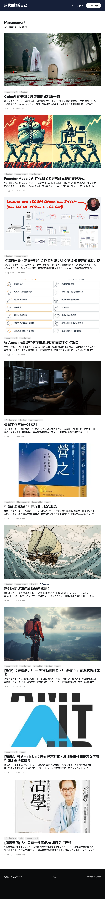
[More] (33, 6)
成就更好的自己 (15, 5)
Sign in (80, 5)
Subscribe (93, 5)
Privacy (54, 877)
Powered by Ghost (93, 877)
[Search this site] (72, 6)
